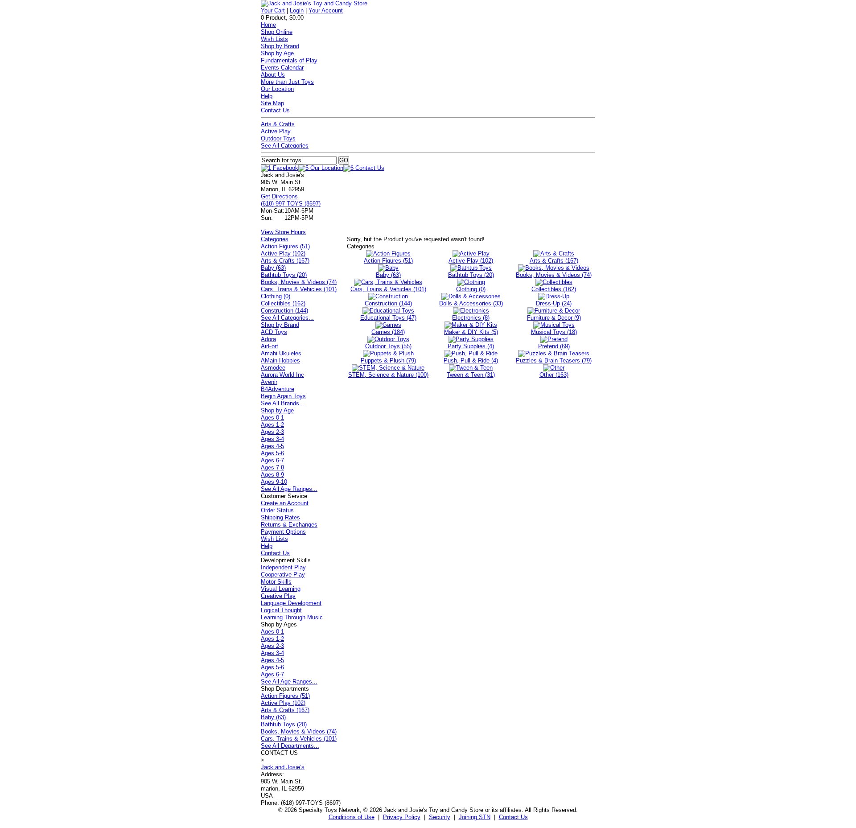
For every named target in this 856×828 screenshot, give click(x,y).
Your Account (326, 10)
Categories (274, 239)
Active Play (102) (283, 253)
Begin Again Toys (283, 396)
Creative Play (278, 596)
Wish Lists (274, 39)
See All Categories (285, 145)
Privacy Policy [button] (401, 817)
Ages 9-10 (274, 481)
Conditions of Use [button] (351, 817)
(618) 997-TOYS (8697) (291, 203)
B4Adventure (277, 389)
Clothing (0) (275, 296)
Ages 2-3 (272, 431)
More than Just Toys (287, 81)
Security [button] (439, 817)
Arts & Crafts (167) (285, 260)
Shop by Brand (280, 46)
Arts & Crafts (278, 124)
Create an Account (285, 503)
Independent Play (283, 567)
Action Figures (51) (285, 246)
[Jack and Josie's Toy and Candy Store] (314, 3)
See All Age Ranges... (289, 489)
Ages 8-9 (272, 474)
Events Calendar (282, 67)
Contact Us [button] (513, 817)
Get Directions (279, 196)
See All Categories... (287, 317)
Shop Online (276, 32)
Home (268, 24)
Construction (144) (284, 310)
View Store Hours (283, 232)
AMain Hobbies (280, 360)
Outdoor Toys (278, 138)
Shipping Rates (280, 517)
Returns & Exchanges (289, 524)
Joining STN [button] (474, 817)
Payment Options (283, 531)
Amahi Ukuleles (281, 353)
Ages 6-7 (272, 460)
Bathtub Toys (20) (284, 275)
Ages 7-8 (272, 467)
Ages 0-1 (272, 417)
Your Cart (273, 10)
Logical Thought (281, 610)
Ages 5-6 (272, 453)
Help (266, 96)
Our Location (277, 89)
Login (297, 10)
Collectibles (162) (283, 303)
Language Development (291, 603)
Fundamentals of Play (289, 60)
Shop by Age (277, 53)
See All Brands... (283, 403)
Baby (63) (273, 267)
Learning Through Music (292, 617)
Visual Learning (280, 588)
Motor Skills (276, 581)
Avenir (269, 382)
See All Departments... (290, 745)
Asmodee (273, 367)
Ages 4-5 (272, 446)
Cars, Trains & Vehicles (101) (299, 289)
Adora (268, 339)
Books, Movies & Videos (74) (299, 282)
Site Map (272, 103)
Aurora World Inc (282, 374)
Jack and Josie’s (283, 767)
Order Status (277, 510)
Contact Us (275, 110)
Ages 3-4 (272, 439)
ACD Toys (274, 332)
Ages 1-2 (272, 424)
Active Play (276, 131)
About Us (273, 74)
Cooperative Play (283, 574)
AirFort (269, 346)
